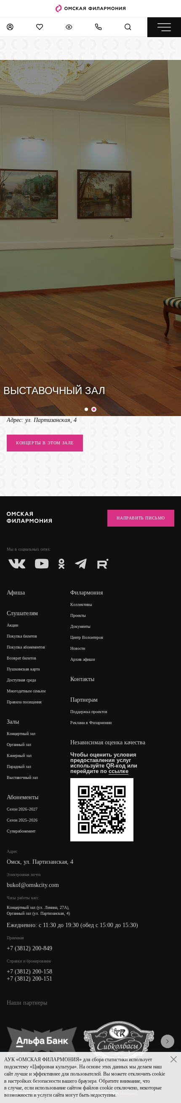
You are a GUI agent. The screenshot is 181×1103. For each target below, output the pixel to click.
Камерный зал (19, 755)
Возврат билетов (21, 658)
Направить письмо (141, 518)
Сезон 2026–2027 (22, 809)
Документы (80, 626)
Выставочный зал (22, 777)
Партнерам (84, 700)
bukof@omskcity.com (33, 885)
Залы (13, 722)
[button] (87, 409)
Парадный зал (19, 766)
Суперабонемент (21, 831)
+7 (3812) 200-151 (29, 979)
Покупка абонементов (26, 647)
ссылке (118, 771)
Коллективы (81, 604)
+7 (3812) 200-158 (29, 971)
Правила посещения (24, 702)
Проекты (78, 615)
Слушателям (22, 613)
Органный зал (19, 744)
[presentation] (167, 1041)
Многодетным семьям (26, 691)
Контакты (82, 679)
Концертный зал (21, 733)
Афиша (16, 592)
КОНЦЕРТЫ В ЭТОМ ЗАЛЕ (45, 443)
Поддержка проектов (88, 711)
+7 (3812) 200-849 (29, 948)
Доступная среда (21, 680)
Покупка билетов (22, 636)
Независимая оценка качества (107, 742)
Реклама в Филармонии (91, 722)
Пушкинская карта (23, 669)
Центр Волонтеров (86, 637)
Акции (12, 625)
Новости (77, 648)
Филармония (86, 592)
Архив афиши (82, 659)
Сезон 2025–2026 (22, 820)
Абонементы (22, 797)
